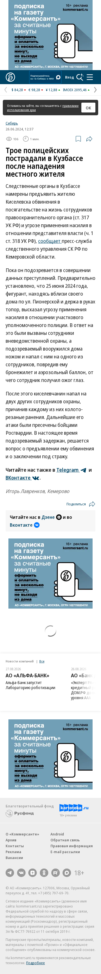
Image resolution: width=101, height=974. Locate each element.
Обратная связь (65, 839)
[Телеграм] (10, 873)
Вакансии (14, 857)
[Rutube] (55, 873)
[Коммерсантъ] (10, 77)
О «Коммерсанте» (22, 834)
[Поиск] (80, 77)
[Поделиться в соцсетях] (89, 138)
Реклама (13, 851)
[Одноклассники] (44, 873)
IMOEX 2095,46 (75, 89)
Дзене (48, 517)
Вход (69, 77)
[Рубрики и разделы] (90, 77)
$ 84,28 (17, 89)
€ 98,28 (34, 89)
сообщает (50, 241)
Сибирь (12, 123)
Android (57, 834)
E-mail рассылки (65, 851)
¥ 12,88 (51, 89)
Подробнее (35, 962)
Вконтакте (21, 525)
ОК (88, 107)
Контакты (15, 845)
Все (41, 661)
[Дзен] (32, 873)
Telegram (68, 469)
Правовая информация (71, 845)
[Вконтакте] (21, 873)
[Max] (67, 873)
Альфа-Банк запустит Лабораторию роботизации (30, 685)
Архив (11, 839)
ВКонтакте (19, 477)
